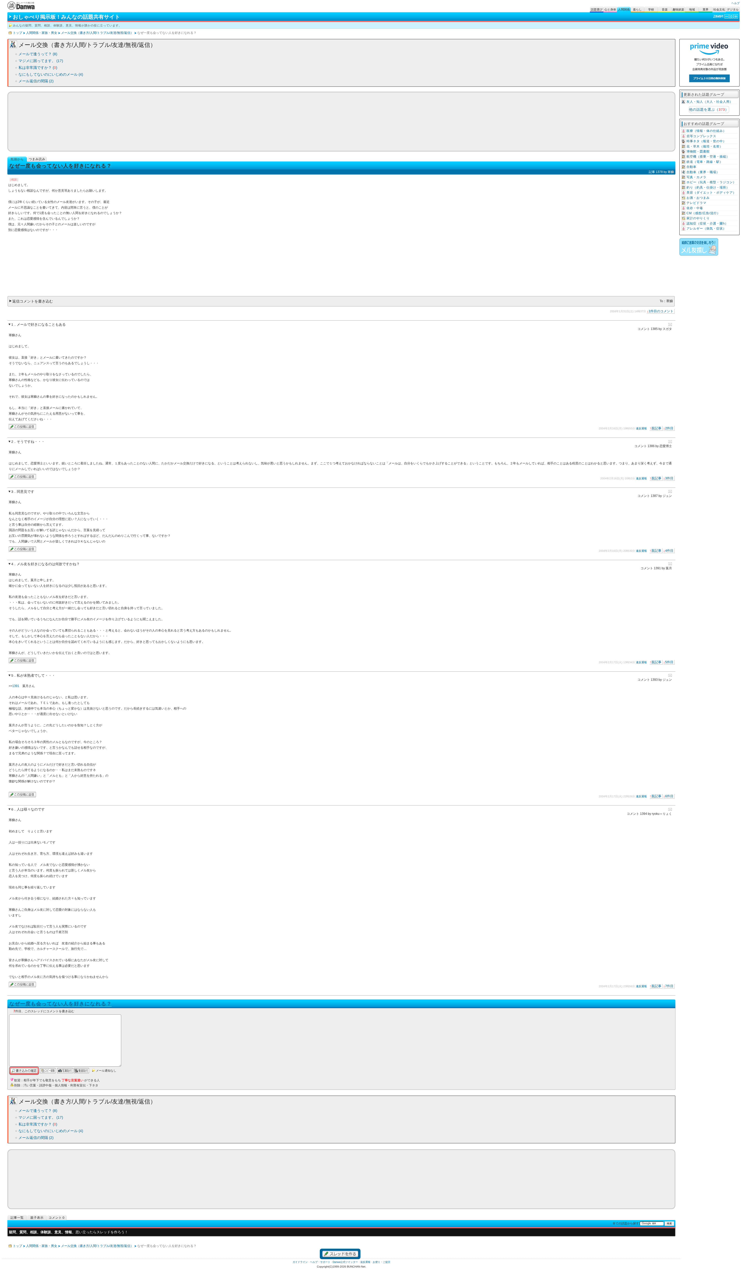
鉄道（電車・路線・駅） (705, 161)
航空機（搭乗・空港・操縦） (708, 156)
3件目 (669, 478)
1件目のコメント (661, 311)
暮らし (637, 9)
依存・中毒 (695, 208)
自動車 (691, 166)
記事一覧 (17, 1217)
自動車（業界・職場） (703, 172)
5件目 (669, 662)
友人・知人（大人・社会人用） (710, 101)
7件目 (669, 986)
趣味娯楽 (678, 9)
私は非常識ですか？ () (37, 68)
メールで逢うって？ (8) (37, 54)
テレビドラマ (696, 202)
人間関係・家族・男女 (41, 32)
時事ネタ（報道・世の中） (706, 141)
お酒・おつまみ (698, 197)
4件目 (669, 551)
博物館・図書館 (698, 151)
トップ (17, 32)
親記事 (656, 428)
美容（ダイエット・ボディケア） (711, 192)
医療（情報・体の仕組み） (706, 130)
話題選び (596, 9)
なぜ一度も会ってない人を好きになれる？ (60, 1003)
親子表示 (37, 1217)
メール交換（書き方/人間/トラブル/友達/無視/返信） (97, 32)
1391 (15, 686)
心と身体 (610, 9)
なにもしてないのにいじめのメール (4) (50, 74)
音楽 (665, 9)
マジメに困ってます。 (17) (40, 61)
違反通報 (641, 428)
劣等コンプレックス (701, 136)
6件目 (669, 796)
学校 (651, 9)
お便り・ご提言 (381, 1262)
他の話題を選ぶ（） (709, 109)
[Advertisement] (341, 121)
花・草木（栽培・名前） (705, 146)
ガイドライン (300, 1262)
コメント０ (57, 1217)
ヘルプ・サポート (320, 1262)
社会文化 (719, 9)
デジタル (733, 9)
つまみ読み (37, 159)
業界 (705, 9)
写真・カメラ (696, 177)
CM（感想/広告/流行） (703, 213)
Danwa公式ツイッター (345, 1262)
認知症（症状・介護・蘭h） (707, 223)
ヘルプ (735, 3)
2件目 (669, 428)
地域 (692, 9)
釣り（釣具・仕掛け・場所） (708, 187)
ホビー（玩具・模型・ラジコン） (711, 182)
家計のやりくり (698, 218)
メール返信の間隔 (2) (35, 81)
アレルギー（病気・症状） (706, 228)
